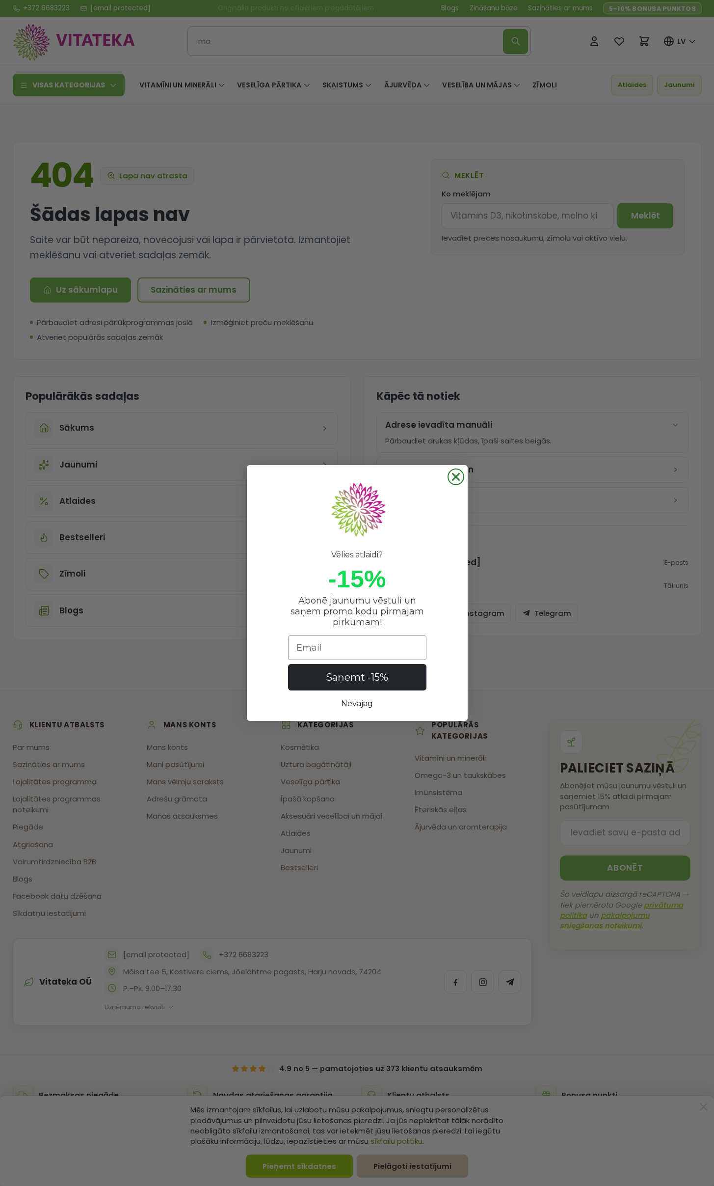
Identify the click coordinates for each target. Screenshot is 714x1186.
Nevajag (357, 703)
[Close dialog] (456, 477)
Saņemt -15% (357, 677)
